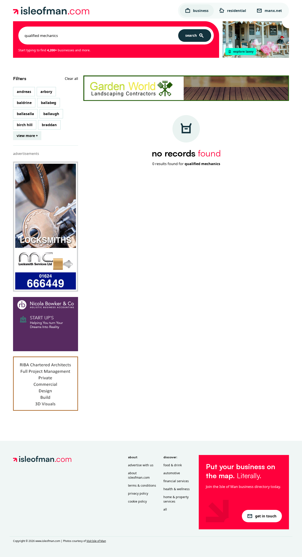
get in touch (266, 516)
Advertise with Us (140, 465)
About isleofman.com (139, 475)
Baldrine (24, 102)
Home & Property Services (176, 499)
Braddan (49, 124)
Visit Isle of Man (96, 541)
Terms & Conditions (142, 485)
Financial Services (176, 481)
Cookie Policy (137, 501)
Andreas (24, 91)
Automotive (171, 473)
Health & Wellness (176, 489)
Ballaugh (51, 113)
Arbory (46, 91)
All (165, 509)
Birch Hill (24, 124)
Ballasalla (25, 113)
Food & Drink (172, 465)
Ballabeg (48, 102)
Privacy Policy (138, 493)
